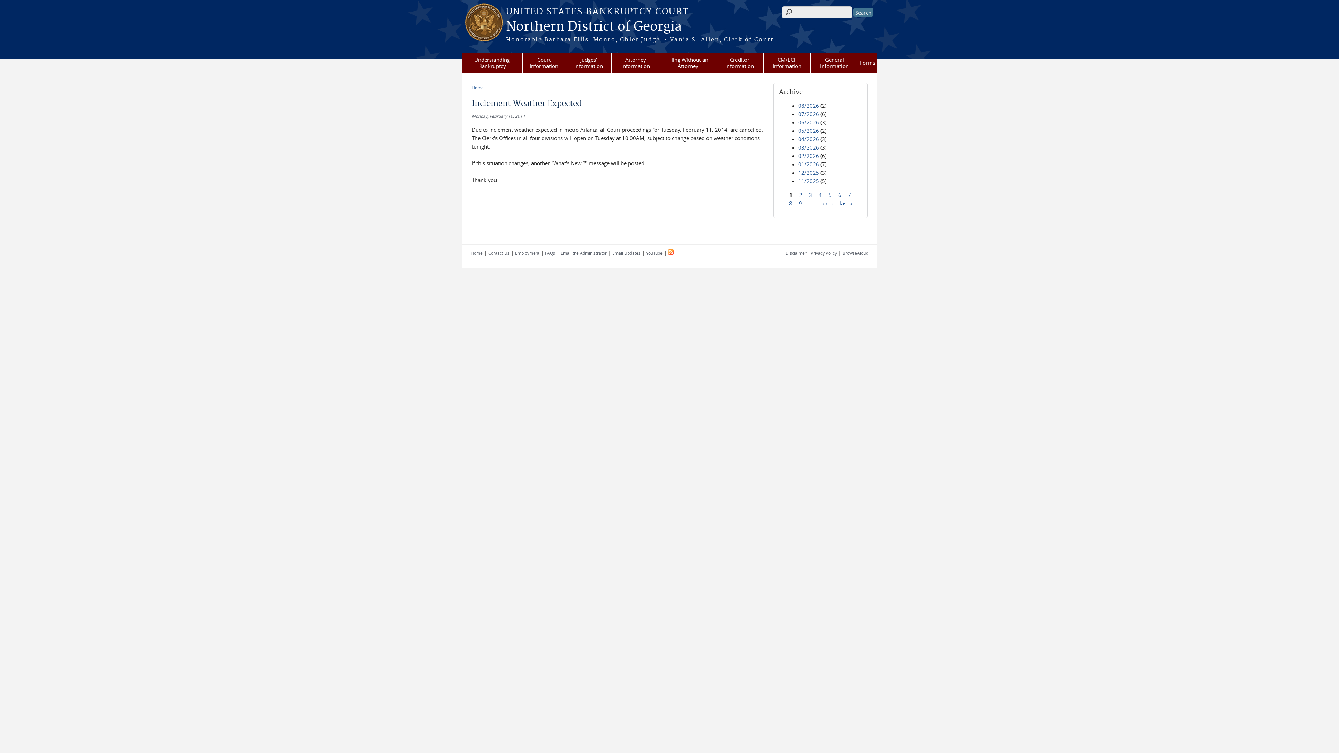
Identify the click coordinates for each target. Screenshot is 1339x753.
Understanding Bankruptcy (492, 62)
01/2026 (808, 164)
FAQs (550, 253)
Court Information (544, 62)
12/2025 (808, 172)
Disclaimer (796, 253)
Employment (527, 253)
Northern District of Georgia (594, 27)
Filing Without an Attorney (687, 62)
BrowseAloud (855, 253)
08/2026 (808, 105)
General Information (834, 62)
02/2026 (808, 155)
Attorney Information (635, 62)
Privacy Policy (824, 253)
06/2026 (808, 122)
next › (826, 202)
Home (478, 87)
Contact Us (498, 253)
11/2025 (808, 180)
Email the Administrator (584, 253)
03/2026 (808, 147)
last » (846, 202)
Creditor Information (739, 62)
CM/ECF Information (787, 62)
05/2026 (808, 130)
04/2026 (808, 139)
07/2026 (808, 114)
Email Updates (626, 253)
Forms (867, 62)
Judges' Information (588, 62)
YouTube (654, 253)
